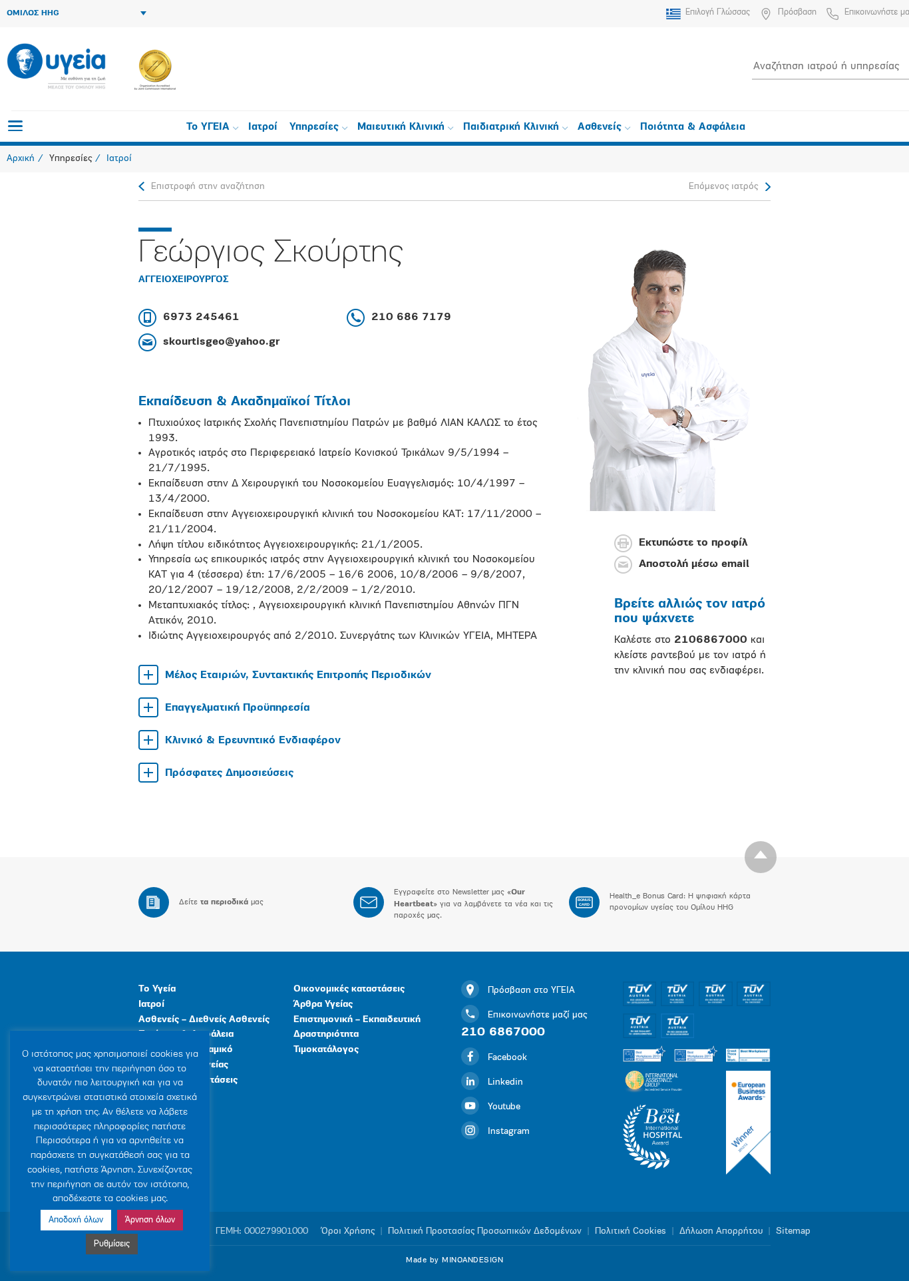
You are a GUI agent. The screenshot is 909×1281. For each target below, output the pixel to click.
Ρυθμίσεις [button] (112, 1244)
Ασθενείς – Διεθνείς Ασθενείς (204, 1020)
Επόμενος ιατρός (723, 187)
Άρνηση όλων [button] (150, 1220)
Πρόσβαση (797, 12)
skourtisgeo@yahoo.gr (221, 342)
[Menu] (15, 126)
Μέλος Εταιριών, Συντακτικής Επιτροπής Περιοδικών (298, 675)
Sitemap (793, 1231)
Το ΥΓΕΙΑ (208, 127)
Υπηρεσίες (314, 127)
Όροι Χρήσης (348, 1231)
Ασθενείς (600, 127)
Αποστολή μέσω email (694, 565)
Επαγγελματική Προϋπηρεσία (237, 708)
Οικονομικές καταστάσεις (349, 989)
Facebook (507, 1058)
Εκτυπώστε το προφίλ (693, 543)
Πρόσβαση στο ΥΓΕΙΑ (531, 991)
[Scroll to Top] (760, 857)
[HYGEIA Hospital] (56, 67)
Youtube (504, 1107)
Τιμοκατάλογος (326, 1050)
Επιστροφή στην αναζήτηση (208, 187)
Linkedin (505, 1082)
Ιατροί (262, 127)
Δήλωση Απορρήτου (721, 1231)
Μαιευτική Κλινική (401, 127)
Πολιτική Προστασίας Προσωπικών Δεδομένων (485, 1231)
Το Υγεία (157, 989)
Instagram (509, 1132)
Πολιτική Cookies (630, 1231)
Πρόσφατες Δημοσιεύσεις (229, 773)
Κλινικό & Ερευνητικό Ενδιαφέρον (253, 740)
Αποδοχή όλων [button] (76, 1220)
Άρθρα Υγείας (323, 1004)
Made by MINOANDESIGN (454, 1260)
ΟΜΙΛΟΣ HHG (33, 13)
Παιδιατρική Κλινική (511, 127)
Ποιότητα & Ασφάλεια (692, 127)
